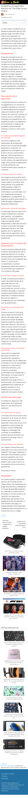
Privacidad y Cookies (7, 774)
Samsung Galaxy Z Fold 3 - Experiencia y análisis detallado (7, 524)
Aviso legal (4, 778)
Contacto (4, 776)
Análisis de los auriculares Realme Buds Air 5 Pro (20, 524)
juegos (3, 515)
